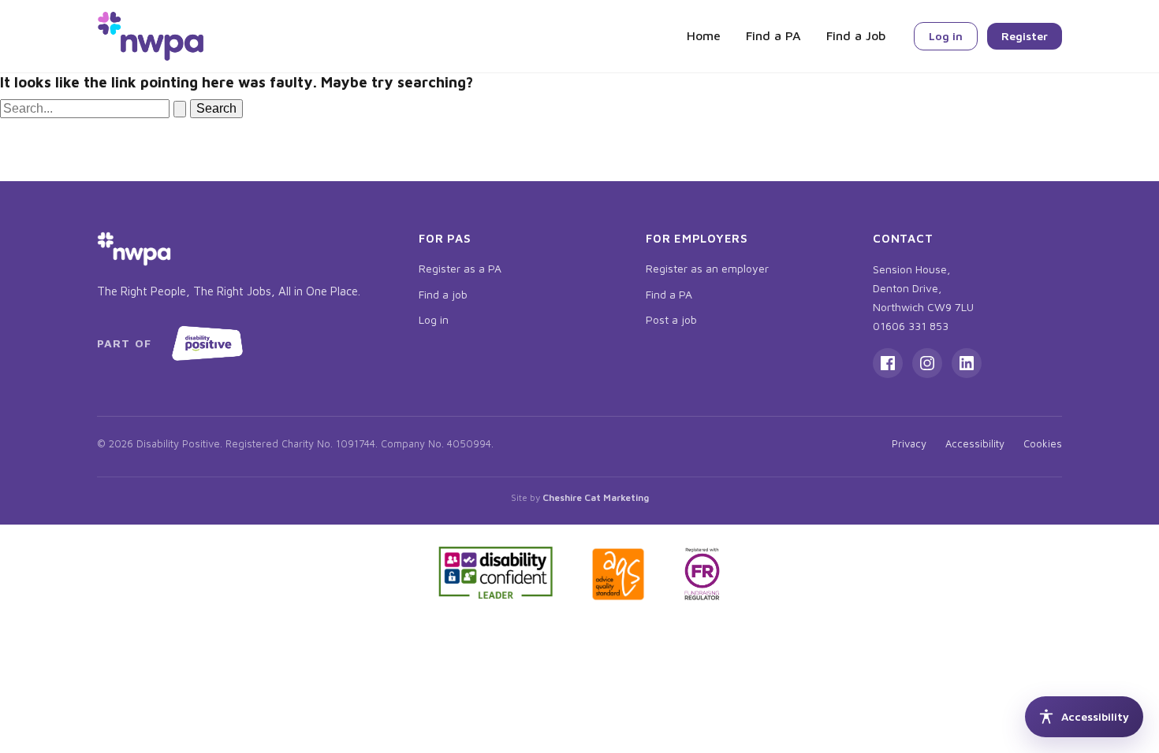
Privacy (909, 443)
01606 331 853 (910, 325)
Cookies (1042, 443)
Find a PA (773, 35)
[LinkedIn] (967, 363)
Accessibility (974, 443)
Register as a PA (460, 268)
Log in (946, 36)
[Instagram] (927, 363)
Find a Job (855, 35)
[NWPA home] (150, 36)
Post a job (671, 319)
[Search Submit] (179, 109)
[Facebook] (888, 363)
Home (704, 35)
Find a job (443, 294)
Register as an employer (707, 268)
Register (1024, 36)
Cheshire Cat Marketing (595, 497)
